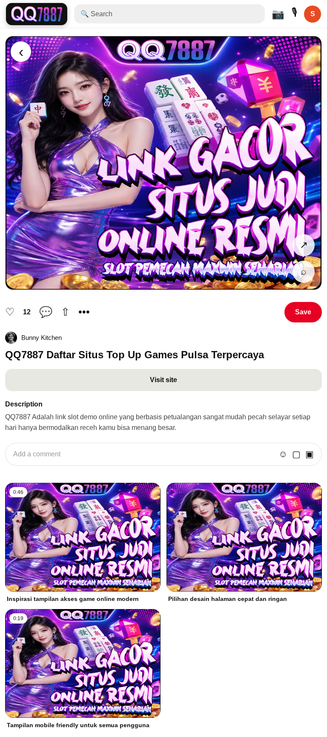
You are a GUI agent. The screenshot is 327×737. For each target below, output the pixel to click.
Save (303, 312)
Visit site (163, 379)
